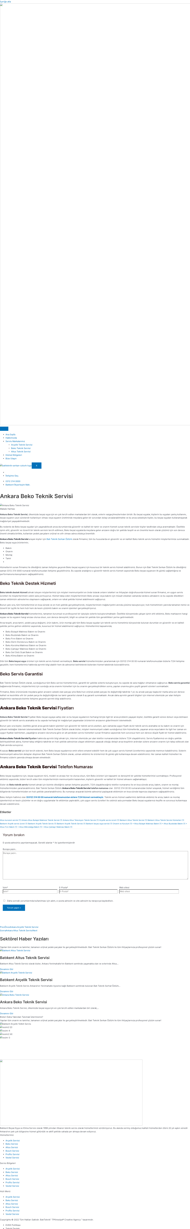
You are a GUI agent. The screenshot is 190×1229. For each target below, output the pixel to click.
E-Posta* (63, 887)
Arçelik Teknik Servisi (21, 444)
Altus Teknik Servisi (21, 451)
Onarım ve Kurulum (122, 823)
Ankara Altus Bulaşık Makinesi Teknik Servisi (41, 820)
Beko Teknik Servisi (21, 448)
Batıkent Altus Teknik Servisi (133, 820)
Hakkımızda (11, 437)
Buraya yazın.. (9, 849)
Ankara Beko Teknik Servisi (23, 1002)
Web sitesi (124, 887)
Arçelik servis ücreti (109, 820)
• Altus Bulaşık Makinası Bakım (147, 823)
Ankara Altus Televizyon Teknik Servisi (81, 820)
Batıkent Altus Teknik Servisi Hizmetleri (166, 820)
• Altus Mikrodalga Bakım (30, 827)
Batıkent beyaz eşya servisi (99, 823)
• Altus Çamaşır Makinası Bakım (57, 827)
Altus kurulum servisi (10, 820)
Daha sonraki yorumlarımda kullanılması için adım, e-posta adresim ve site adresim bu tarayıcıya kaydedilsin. (60, 900)
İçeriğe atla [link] (5, 1)
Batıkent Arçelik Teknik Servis (42, 823)
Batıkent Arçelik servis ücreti (14, 823)
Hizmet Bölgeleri (14, 455)
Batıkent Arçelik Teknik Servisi (71, 823)
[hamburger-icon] (4, 429)
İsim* (5, 887)
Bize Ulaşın (11, 458)
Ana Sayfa (10, 434)
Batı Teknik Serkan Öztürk (59, 539)
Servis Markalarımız (15, 441)
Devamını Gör (6, 969)
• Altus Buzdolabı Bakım (173, 823)
